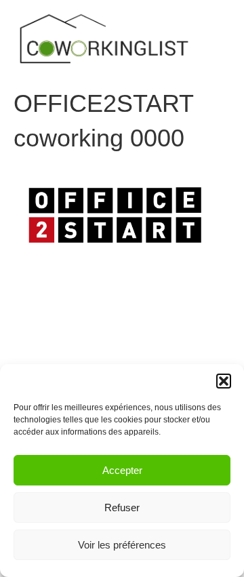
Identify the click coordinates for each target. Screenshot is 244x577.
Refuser (122, 507)
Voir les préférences (122, 545)
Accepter (122, 470)
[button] (223, 381)
